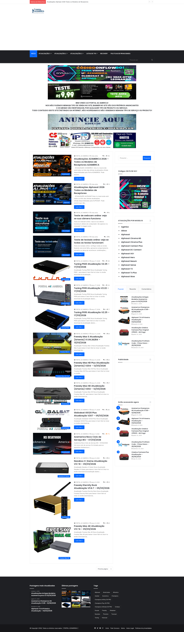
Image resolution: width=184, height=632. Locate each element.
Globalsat (112, 610)
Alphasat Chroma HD (131, 238)
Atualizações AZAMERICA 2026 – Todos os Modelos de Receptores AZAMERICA (91, 161)
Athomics (116, 592)
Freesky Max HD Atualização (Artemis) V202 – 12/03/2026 (90, 387)
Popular (121, 289)
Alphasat (125, 234)
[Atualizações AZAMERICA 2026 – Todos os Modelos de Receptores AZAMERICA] (66, 593)
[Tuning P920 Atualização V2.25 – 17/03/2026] (76, 599)
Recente (133, 289)
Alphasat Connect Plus (132, 246)
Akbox (124, 230)
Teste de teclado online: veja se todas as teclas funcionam (91, 241)
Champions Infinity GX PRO (103, 599)
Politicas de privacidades (120, 53)
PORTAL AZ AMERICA (82, 156)
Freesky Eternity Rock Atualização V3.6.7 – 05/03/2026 (91, 487)
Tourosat (114, 614)
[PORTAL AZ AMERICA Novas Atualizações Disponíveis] (38, 11)
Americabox (106, 592)
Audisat (97, 596)
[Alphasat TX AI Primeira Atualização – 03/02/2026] (124, 320)
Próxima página (103, 569)
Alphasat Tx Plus (129, 272)
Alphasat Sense (128, 265)
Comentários (146, 289)
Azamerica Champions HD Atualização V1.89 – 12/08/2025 (140, 309)
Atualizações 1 (44, 53)
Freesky (104, 610)
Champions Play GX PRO (102, 603)
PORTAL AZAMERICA (70, 628)
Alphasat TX (127, 269)
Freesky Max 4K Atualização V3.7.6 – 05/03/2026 (89, 528)
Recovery (104, 53)
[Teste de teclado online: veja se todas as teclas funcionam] (66, 599)
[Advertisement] (92, 34)
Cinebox (117, 607)
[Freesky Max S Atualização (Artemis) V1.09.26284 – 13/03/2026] (76, 604)
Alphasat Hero (128, 257)
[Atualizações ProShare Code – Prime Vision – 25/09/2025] (124, 343)
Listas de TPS (91, 53)
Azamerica (105, 596)
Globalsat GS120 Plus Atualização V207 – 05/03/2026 (91, 414)
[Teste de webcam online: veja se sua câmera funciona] (85, 593)
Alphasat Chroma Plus (131, 242)
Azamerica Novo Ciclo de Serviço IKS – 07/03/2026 (87, 438)
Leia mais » (79, 179)
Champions (115, 596)
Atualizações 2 (60, 53)
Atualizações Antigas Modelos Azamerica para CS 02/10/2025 (140, 299)
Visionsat (104, 617)
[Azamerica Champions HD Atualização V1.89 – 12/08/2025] (124, 310)
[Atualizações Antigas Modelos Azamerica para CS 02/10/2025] (124, 299)
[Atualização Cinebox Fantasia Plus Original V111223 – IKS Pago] (124, 332)
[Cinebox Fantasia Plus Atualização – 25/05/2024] (124, 457)
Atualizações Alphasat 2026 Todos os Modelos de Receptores (89, 190)
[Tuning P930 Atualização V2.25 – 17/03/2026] (66, 604)
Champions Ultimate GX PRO (103, 607)
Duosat (97, 610)
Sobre (123, 628)
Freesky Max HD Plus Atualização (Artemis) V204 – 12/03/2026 (91, 364)
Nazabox (97, 614)
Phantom (105, 614)
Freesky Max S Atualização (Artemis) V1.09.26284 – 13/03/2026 (88, 339)
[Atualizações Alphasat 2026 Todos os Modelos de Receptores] (76, 593)
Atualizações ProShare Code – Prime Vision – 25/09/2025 (141, 343)
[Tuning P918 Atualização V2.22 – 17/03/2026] (85, 599)
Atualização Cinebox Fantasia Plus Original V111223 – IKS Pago (140, 330)
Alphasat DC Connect (131, 249)
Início (33, 53)
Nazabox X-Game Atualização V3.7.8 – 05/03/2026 (90, 462)
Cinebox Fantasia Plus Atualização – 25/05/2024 (140, 454)
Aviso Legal (130, 628)
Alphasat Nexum (129, 261)
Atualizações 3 (76, 53)
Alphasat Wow (128, 276)
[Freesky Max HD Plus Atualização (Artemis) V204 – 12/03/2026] (85, 604)
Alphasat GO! (127, 253)
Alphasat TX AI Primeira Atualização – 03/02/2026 (141, 319)
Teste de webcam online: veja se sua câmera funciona (65, 2)
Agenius (125, 227)
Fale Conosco (114, 628)
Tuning (97, 617)
